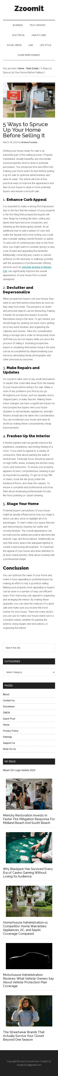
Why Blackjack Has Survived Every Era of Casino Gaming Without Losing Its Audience (28, 872)
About (6, 694)
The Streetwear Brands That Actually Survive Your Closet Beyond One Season (24, 1035)
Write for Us (9, 749)
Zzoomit (29, 8)
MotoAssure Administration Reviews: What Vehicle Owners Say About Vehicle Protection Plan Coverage (28, 980)
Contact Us (9, 700)
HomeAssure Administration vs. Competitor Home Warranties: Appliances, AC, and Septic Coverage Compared (25, 928)
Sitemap (7, 736)
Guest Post (9, 718)
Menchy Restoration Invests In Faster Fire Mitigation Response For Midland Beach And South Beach (29, 819)
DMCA (6, 712)
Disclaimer (9, 706)
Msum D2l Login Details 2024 (19, 770)
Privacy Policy (10, 730)
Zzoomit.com (32, 1061)
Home (6, 724)
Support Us (9, 743)
